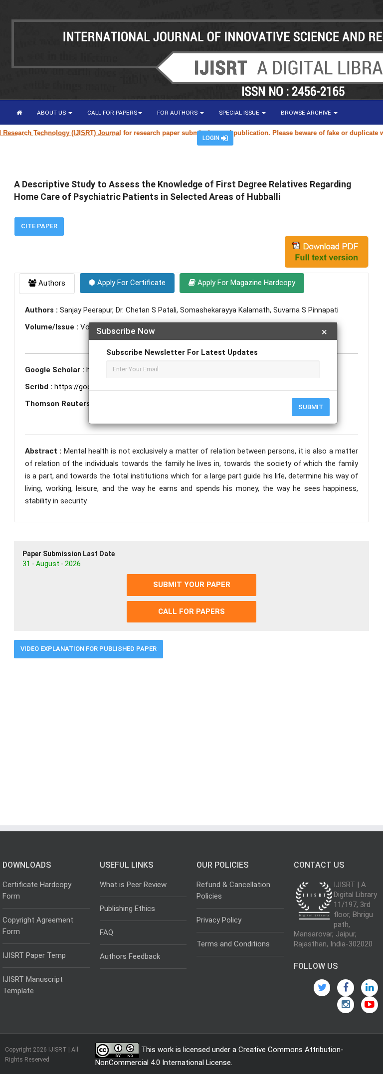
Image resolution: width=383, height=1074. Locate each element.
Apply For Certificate (130, 282)
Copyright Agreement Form (37, 926)
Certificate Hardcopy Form (36, 890)
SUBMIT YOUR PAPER (191, 584)
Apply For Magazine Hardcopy (245, 282)
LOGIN (211, 138)
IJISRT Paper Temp (34, 955)
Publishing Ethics (127, 908)
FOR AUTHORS (178, 112)
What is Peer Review (133, 884)
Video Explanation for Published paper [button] (88, 648)
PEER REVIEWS (37, 137)
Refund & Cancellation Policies (233, 890)
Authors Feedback (130, 956)
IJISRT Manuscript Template (32, 985)
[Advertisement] (191, 738)
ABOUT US (52, 112)
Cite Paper (39, 226)
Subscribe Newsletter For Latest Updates (182, 352)
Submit (310, 407)
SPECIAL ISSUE (240, 112)
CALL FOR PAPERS (112, 112)
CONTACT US (127, 137)
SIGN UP (171, 137)
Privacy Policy (218, 920)
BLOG (86, 137)
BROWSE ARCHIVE (307, 112)
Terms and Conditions (233, 943)
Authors (50, 283)
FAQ (106, 932)
